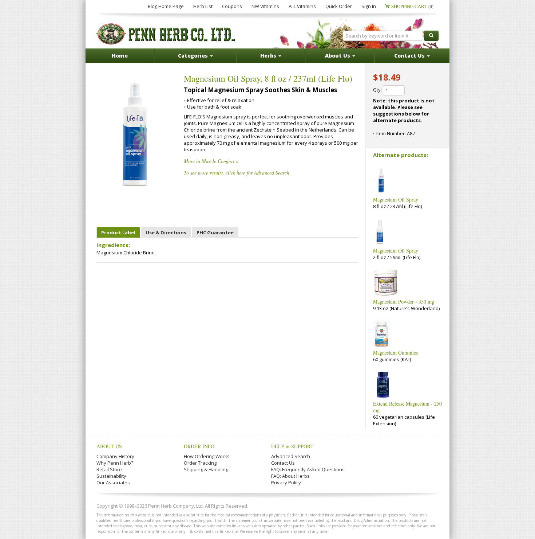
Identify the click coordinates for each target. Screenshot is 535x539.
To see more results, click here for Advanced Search (236, 172)
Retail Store (109, 469)
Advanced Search (290, 456)
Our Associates (113, 482)
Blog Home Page (166, 6)
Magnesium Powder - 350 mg (403, 301)
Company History (115, 456)
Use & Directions (166, 232)
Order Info (199, 446)
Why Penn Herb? (114, 463)
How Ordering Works (207, 456)
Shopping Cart (412, 6)
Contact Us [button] (410, 55)
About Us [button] (338, 55)
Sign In (368, 6)
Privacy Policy (286, 482)
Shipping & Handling (206, 469)
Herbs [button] (269, 55)
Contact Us (283, 463)
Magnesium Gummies (395, 352)
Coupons (232, 6)
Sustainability (111, 476)
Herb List (203, 6)
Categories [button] (193, 55)
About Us (109, 446)
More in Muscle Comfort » (211, 160)
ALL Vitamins (302, 6)
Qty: (378, 89)
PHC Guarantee (215, 232)
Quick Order (338, 6)
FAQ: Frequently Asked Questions (308, 469)
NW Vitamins (265, 6)
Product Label (118, 232)
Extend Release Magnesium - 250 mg (407, 407)
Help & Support (292, 446)
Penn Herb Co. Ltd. (166, 33)
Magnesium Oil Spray (395, 199)
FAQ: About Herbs (290, 476)
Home (120, 55)
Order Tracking (200, 463)
